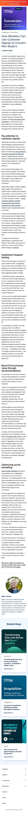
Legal (4, 803)
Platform (4, 775)
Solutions (5, 769)
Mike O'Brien (8, 50)
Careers (4, 792)
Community (5, 780)
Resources (5, 786)
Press (4, 797)
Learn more (15, 4)
